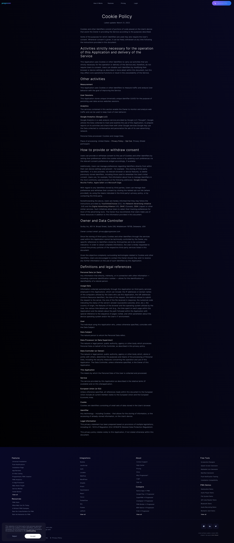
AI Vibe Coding (17, 473)
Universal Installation (19, 461)
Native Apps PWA (143, 490)
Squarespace (84, 490)
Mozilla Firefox (86, 183)
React (82, 493)
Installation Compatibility (209, 480)
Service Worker (17, 488)
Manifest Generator (207, 473)
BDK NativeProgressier (145, 507)
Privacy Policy (117, 141)
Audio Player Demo (207, 492)
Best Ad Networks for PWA (21, 514)
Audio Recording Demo (208, 507)
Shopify (82, 483)
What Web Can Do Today (20, 505)
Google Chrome (140, 180)
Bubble (82, 462)
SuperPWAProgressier (144, 497)
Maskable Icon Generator (209, 469)
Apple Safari (99, 183)
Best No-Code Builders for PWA (23, 511)
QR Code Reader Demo (209, 500)
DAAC (122, 206)
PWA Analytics (17, 479)
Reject (14, 536)
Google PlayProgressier (145, 494)
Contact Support (142, 462)
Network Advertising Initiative (138, 204)
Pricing (138, 468)
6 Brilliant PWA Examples (20, 508)
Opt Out (128, 141)
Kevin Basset (215, 535)
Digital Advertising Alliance (103, 206)
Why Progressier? (142, 475)
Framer (82, 507)
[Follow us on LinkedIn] (209, 526)
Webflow (83, 476)
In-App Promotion (18, 482)
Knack (82, 486)
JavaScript (83, 465)
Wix (81, 504)
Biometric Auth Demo (208, 511)
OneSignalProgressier (144, 501)
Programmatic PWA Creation (21, 476)
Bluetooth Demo (206, 503)
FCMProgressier (142, 511)
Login (138, 479)
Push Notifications (18, 464)
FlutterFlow (84, 500)
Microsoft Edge (114, 183)
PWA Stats (15, 502)
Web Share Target (18, 485)
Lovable (83, 472)
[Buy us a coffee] (203, 526)
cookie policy (31, 531)
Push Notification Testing (209, 476)
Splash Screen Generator (209, 465)
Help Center (140, 465)
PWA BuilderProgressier (145, 504)
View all (15, 494)
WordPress (83, 479)
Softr (82, 469)
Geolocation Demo (207, 489)
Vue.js (82, 497)
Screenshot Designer (208, 462)
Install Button (16, 491)
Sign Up (139, 482)
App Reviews (16, 470)
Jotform (82, 511)
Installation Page (18, 467)
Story (138, 472)
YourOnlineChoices (109, 204)
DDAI (136, 206)
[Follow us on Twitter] (215, 526)
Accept (33, 536)
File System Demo (207, 496)
